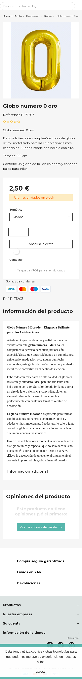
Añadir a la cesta (41, 244)
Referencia (11, 115)
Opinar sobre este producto (41, 527)
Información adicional (27, 471)
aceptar (41, 671)
